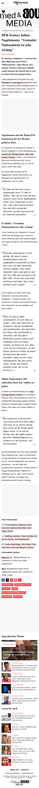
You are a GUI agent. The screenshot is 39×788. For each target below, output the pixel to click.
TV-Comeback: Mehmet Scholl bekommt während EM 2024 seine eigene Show (17, 528)
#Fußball (7, 585)
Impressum (9, 773)
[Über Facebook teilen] (3, 580)
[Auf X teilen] (7, 580)
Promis (4, 54)
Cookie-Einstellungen (27, 773)
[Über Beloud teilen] (19, 580)
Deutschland (10, 54)
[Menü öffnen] (3, 3)
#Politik (17, 596)
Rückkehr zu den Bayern (12, 82)
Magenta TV (7, 557)
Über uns (14, 770)
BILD (4, 569)
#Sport (6, 589)
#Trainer (7, 596)
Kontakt (25, 770)
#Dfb (14, 589)
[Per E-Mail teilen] (15, 580)
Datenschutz (16, 773)
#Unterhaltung (22, 585)
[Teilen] (11, 580)
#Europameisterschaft (14, 592)
